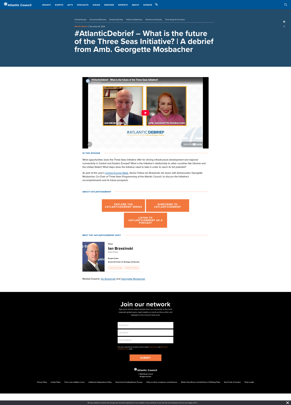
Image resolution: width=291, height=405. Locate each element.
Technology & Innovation (175, 19)
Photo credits (249, 382)
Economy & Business (98, 19)
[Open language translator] (156, 4)
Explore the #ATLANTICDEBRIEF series (123, 205)
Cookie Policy (55, 382)
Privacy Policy (153, 347)
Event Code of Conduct (232, 382)
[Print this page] (284, 21)
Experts (123, 4)
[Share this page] (284, 26)
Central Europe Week (116, 173)
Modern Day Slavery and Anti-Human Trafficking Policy (200, 382)
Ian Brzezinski (120, 248)
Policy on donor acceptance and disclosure (161, 382)
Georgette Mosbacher (133, 278)
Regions (109, 4)
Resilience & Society (154, 19)
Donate (147, 4)
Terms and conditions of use (74, 382)
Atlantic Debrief (80, 26)
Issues (96, 4)
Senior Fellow (113, 252)
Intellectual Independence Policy (100, 382)
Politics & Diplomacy (134, 19)
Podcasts (83, 4)
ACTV (70, 4)
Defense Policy (132, 268)
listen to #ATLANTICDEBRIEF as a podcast (145, 220)
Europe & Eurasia (116, 19)
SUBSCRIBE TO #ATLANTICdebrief (167, 205)
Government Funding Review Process (129, 382)
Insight (46, 4)
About (135, 4)
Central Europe (80, 19)
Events (59, 4)
